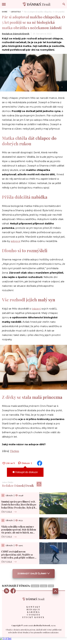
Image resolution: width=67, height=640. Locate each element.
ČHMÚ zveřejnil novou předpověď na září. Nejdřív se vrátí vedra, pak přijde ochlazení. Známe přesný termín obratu (19, 556)
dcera (43, 586)
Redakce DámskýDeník (15, 33)
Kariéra (33, 612)
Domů (5, 11)
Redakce (33, 609)
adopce (15, 241)
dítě (51, 586)
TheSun (14, 451)
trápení (36, 308)
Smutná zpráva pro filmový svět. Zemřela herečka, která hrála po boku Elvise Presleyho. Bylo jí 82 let (18, 506)
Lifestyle (16, 11)
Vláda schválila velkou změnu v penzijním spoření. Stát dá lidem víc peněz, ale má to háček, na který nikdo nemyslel (18, 531)
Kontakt (33, 607)
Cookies (33, 614)
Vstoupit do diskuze (26, 472)
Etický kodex (33, 617)
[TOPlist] (5, 638)
